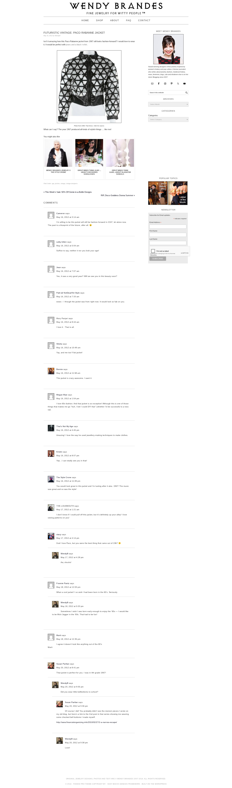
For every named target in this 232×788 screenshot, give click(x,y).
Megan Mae (61, 395)
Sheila (59, 344)
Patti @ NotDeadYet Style (68, 293)
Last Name (153, 239)
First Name (153, 231)
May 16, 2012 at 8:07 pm (67, 455)
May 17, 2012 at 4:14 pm (67, 538)
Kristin (59, 452)
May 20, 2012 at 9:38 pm (76, 743)
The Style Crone (63, 477)
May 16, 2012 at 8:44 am (67, 322)
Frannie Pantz (62, 583)
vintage (63, 183)
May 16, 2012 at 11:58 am (68, 373)
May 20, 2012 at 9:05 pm (72, 687)
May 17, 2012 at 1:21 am (67, 509)
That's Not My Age (64, 426)
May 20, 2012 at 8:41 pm (67, 668)
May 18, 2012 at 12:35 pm (68, 639)
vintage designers (72, 183)
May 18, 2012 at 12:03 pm (68, 587)
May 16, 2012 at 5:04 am (67, 246)
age (53, 183)
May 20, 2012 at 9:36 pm (76, 706)
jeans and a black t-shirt (76, 44)
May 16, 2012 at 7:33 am (67, 296)
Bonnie (59, 369)
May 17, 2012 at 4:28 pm (72, 557)
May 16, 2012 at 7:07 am (67, 271)
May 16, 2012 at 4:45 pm (67, 430)
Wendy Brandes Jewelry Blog (116, 7)
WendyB (64, 554)
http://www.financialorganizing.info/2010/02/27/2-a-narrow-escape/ (86, 722)
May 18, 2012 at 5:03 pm (72, 606)
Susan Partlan (62, 664)
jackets (57, 183)
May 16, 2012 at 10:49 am (68, 348)
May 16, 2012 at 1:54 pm (67, 398)
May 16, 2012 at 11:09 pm (68, 481)
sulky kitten (61, 242)
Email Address (155, 222)
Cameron (60, 213)
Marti (58, 635)
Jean (58, 267)
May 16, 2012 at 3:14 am (67, 217)
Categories (153, 115)
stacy (58, 534)
